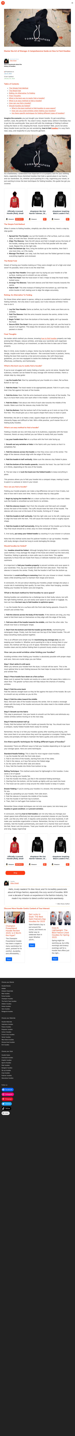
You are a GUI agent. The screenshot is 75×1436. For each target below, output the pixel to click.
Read (9, 959)
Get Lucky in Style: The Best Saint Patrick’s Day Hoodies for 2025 (37, 918)
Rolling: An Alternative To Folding (22, 93)
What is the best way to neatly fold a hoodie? (27, 98)
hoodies (54, 128)
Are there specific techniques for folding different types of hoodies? (38, 113)
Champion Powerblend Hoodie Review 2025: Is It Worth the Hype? (13, 931)
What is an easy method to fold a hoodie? (25, 101)
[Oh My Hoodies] (3, 3)
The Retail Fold (15, 91)
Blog (15, 873)
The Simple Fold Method (18, 88)
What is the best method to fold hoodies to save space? (34, 108)
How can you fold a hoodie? (20, 103)
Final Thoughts (15, 96)
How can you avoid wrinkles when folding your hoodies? (34, 111)
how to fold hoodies (49, 338)
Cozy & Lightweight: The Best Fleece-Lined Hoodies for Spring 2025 (60, 932)
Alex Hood (13, 60)
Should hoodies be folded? (19, 106)
